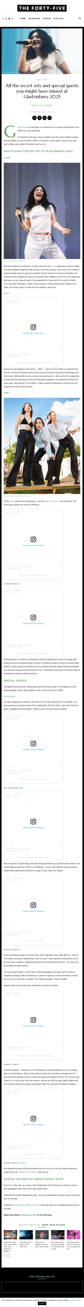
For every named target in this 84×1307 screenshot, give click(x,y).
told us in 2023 (51, 501)
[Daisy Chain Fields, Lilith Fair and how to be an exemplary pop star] (73, 1234)
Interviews (34, 18)
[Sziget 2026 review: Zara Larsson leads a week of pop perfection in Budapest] (10, 1234)
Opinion (47, 18)
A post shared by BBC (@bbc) (33, 941)
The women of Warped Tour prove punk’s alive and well (41, 1244)
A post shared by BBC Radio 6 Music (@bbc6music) (33, 363)
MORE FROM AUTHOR (53, 1224)
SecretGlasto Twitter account (25, 1204)
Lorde (54, 266)
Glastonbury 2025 (28, 1214)
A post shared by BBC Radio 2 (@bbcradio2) (33, 857)
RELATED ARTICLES (29, 1224)
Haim (12, 501)
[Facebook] (3, 19)
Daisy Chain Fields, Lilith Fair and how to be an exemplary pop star (73, 1245)
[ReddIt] (49, 118)
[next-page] (8, 1255)
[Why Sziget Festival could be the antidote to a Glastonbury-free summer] (57, 1234)
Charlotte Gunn (38, 112)
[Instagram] (6, 19)
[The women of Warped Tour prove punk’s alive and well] (42, 1234)
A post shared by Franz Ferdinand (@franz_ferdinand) (33, 1056)
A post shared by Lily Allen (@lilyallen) (33, 779)
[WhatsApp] (44, 118)
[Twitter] (12, 19)
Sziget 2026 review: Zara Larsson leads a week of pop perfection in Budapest (10, 1246)
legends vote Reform (28, 1171)
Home (23, 18)
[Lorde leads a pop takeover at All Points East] (26, 1234)
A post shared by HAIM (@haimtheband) (33, 575)
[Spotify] (9, 19)
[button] (79, 19)
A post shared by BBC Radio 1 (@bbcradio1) (33, 653)
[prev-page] (5, 1255)
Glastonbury (22, 127)
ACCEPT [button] (42, 1303)
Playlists (58, 18)
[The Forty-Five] (42, 8)
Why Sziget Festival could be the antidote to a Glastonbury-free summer (57, 1245)
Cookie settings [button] (75, 1300)
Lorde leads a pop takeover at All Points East (25, 1244)
